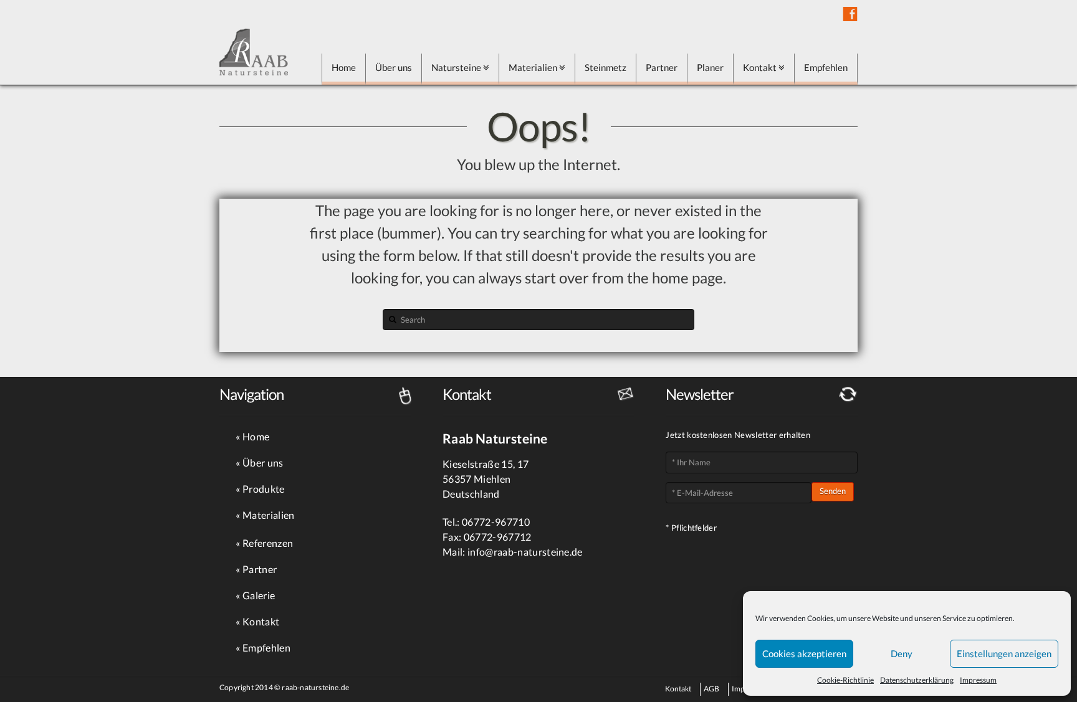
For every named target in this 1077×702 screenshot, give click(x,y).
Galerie (258, 595)
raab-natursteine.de (315, 687)
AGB (711, 688)
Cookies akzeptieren (804, 653)
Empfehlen (826, 67)
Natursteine (456, 67)
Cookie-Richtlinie (845, 680)
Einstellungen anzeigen (1004, 653)
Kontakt (760, 67)
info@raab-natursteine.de (525, 551)
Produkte (263, 489)
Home (344, 67)
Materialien (533, 67)
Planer (710, 67)
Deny (901, 653)
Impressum (978, 680)
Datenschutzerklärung (917, 680)
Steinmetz (605, 67)
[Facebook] (850, 13)
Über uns (393, 67)
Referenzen (267, 543)
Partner (661, 67)
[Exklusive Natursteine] (253, 52)
